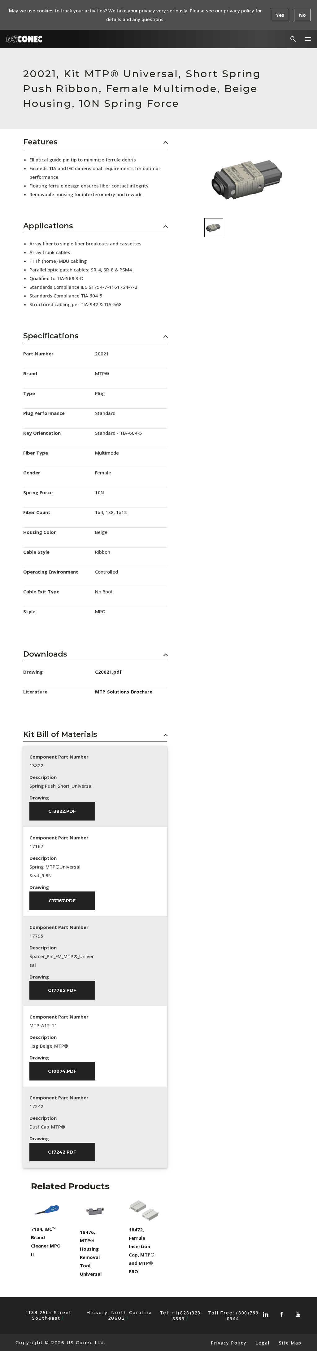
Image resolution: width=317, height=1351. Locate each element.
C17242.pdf (62, 1152)
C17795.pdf (62, 990)
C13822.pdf (62, 811)
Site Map (290, 1343)
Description (43, 777)
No (302, 15)
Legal (262, 1343)
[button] (308, 39)
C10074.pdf (62, 1071)
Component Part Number (59, 757)
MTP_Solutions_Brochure (123, 692)
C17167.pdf (62, 901)
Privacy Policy (228, 1343)
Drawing (39, 797)
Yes (280, 15)
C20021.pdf (108, 672)
